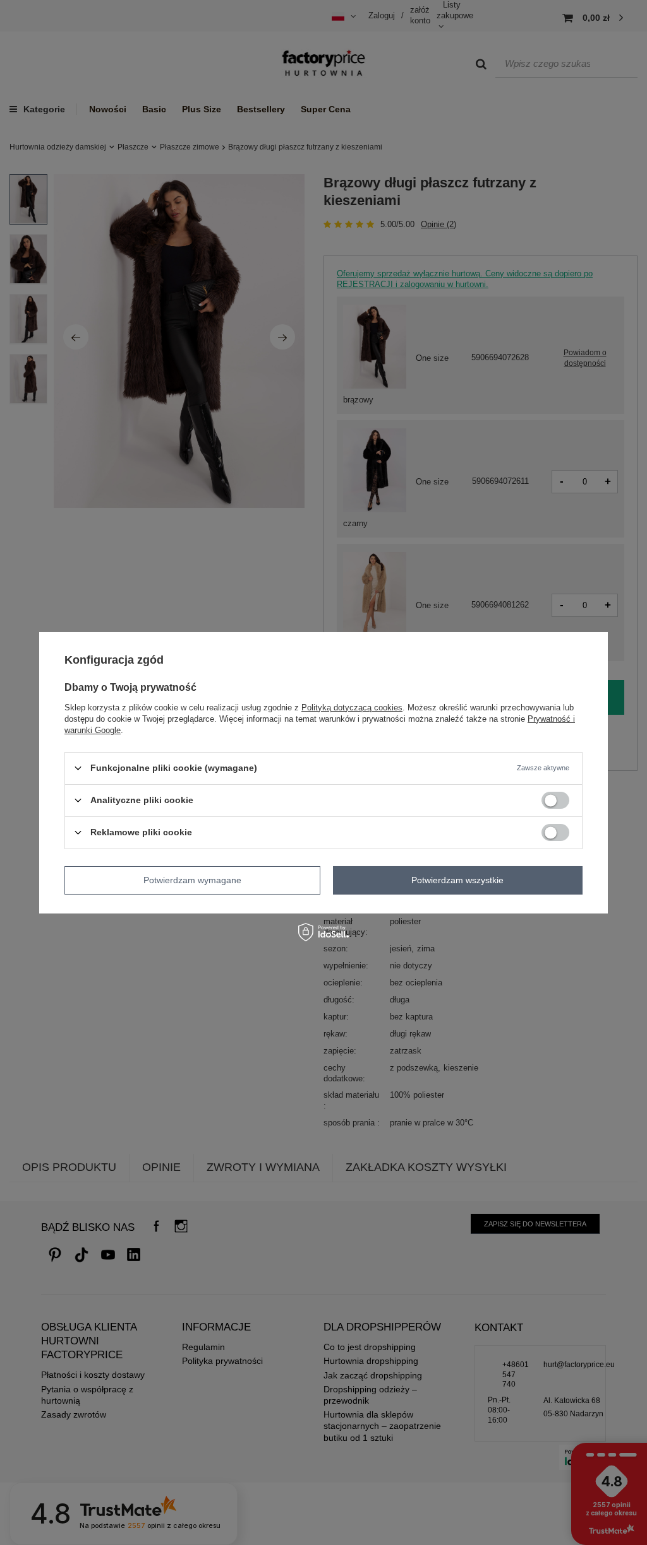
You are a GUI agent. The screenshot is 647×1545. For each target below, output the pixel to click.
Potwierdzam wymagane (192, 880)
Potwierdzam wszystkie (457, 880)
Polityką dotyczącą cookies (351, 707)
